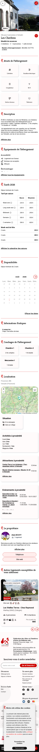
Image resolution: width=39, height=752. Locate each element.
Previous (33, 629)
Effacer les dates (31, 314)
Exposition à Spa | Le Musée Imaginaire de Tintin (10, 495)
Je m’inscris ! (28, 665)
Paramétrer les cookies (19, 742)
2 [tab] (18, 30)
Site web (19, 559)
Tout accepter (19, 748)
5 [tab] (23, 30)
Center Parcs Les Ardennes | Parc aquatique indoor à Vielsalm (14, 465)
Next (34, 592)
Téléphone (19, 555)
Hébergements (3, 3)
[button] (19, 397)
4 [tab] (22, 30)
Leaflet (19, 413)
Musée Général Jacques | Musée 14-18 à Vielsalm (16, 471)
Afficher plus (6, 140)
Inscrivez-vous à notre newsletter (19, 659)
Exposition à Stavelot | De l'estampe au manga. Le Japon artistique (10, 503)
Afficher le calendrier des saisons (14, 248)
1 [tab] (17, 30)
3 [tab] (20, 30)
